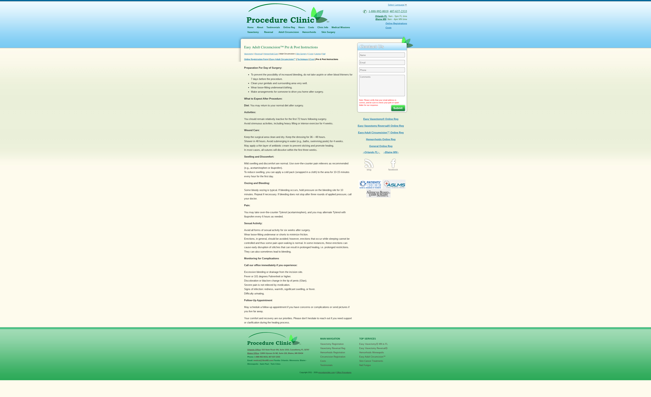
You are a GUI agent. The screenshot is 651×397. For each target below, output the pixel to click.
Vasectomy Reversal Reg (332, 348)
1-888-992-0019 (261, 357)
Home (250, 27)
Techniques (302, 59)
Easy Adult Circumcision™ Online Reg (381, 132)
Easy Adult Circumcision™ (283, 59)
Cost (312, 59)
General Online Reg (380, 146)
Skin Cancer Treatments (371, 361)
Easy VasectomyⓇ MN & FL (373, 344)
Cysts (310, 54)
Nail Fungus (365, 365)
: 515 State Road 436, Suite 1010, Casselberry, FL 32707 (278, 350)
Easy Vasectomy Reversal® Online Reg (381, 125)
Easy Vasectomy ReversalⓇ (373, 348)
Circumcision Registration (332, 356)
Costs (311, 27)
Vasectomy (248, 54)
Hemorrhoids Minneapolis (371, 352)
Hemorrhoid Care (271, 54)
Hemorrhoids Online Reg (381, 139)
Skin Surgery (301, 54)
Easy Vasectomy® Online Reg (380, 119)
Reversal (258, 54)
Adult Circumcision (289, 32)
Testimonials (273, 27)
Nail (323, 54)
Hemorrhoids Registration (332, 352)
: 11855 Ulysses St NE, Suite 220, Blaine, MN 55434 (275, 353)
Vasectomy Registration (332, 344)
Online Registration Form (256, 59)
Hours (301, 27)
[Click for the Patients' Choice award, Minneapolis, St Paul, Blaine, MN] (370, 187)
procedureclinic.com (326, 372)
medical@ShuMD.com (263, 360)
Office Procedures (343, 372)
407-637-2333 (274, 357)
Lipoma (318, 54)
